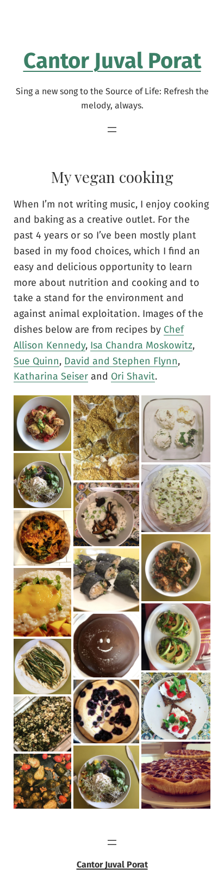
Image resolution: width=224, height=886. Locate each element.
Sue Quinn (36, 361)
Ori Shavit (133, 376)
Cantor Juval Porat (112, 61)
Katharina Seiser (51, 376)
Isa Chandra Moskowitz (141, 345)
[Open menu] (112, 129)
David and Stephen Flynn (121, 361)
